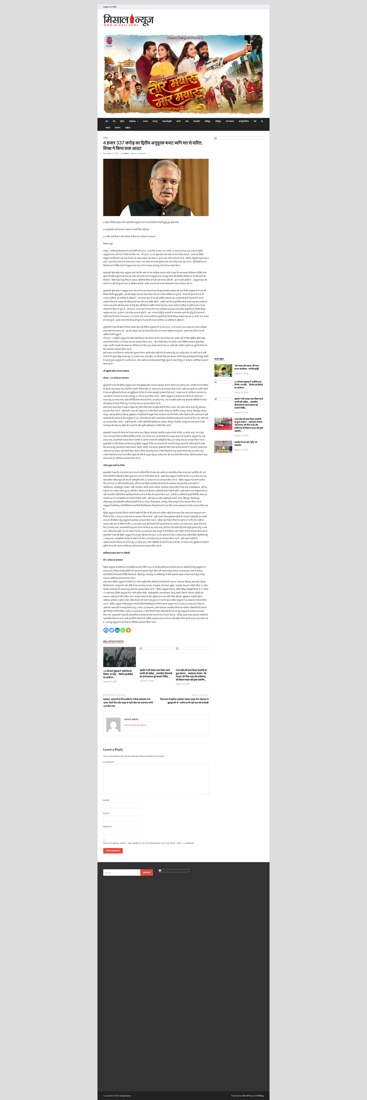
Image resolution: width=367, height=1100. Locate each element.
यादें (255, 121)
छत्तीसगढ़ (132, 121)
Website (107, 826)
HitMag (260, 1095)
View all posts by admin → (136, 725)
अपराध (145, 121)
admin (126, 153)
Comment (109, 762)
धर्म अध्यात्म (230, 121)
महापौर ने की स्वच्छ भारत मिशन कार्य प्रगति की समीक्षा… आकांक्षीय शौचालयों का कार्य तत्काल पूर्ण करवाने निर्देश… (156, 673)
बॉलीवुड (207, 121)
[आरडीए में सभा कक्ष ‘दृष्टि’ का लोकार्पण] (223, 442)
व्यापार (108, 128)
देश (114, 121)
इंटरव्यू (155, 121)
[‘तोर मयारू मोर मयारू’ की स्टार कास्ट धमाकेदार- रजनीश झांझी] (223, 366)
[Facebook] (106, 630)
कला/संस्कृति (167, 121)
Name (107, 800)
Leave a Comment (138, 153)
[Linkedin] (117, 630)
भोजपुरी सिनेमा (244, 121)
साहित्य (127, 128)
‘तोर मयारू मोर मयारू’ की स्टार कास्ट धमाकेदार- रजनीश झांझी (246, 367)
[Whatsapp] (122, 630)
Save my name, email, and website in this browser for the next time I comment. (149, 843)
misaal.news (125, 1095)
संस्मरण (117, 128)
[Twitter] (111, 630)
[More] (128, 630)
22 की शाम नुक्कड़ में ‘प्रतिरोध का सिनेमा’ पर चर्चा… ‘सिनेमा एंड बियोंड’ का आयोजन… (118, 674)
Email (107, 813)
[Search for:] (128, 872)
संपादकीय (196, 121)
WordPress (247, 1095)
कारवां (178, 121)
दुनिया (122, 121)
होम (107, 121)
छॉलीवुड (218, 121)
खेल (187, 121)
